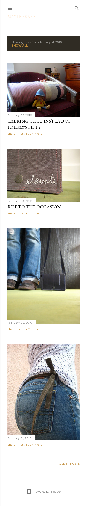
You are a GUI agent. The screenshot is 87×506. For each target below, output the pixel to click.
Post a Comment (30, 133)
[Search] (77, 7)
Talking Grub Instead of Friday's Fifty (39, 124)
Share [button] (11, 133)
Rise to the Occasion (34, 207)
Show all (20, 45)
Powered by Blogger (47, 491)
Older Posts (69, 463)
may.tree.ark (21, 16)
